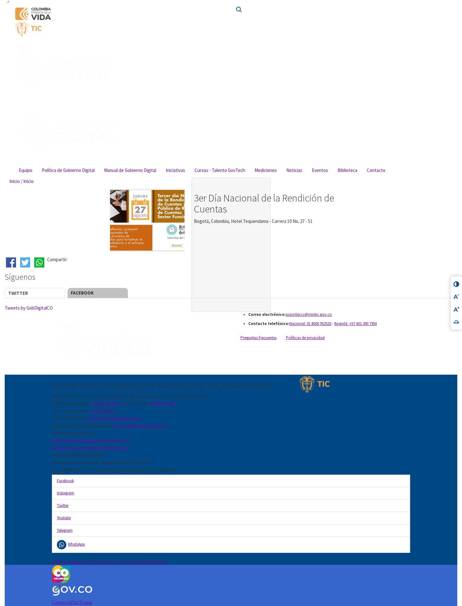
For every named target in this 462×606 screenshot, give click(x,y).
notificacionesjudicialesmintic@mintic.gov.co (90, 440)
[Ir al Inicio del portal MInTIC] (120, 28)
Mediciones (266, 170)
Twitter (18, 293)
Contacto (376, 170)
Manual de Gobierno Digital (130, 170)
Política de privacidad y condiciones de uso (89, 562)
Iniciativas (175, 170)
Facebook (82, 293)
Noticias (294, 170)
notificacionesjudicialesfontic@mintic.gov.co (90, 447)
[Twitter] (26, 262)
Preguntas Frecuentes (258, 337)
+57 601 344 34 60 (106, 403)
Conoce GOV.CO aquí (72, 602)
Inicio (14, 181)
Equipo (25, 170)
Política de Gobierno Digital (68, 170)
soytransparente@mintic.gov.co (140, 425)
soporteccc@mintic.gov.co (309, 314)
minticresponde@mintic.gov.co (114, 418)
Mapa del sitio (156, 562)
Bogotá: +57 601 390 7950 (355, 323)
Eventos (320, 170)
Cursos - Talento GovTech (220, 170)
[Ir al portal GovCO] (231, 3)
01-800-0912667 (101, 411)
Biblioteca (347, 170)
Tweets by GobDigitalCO (29, 308)
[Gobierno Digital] (139, 343)
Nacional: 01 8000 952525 (310, 323)
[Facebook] (12, 262)
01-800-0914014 (161, 403)
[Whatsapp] (40, 262)
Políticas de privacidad (305, 337)
